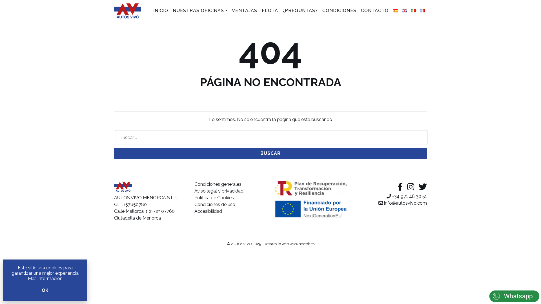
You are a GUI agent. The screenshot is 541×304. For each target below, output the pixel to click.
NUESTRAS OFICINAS (198, 10)
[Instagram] (410, 187)
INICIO (160, 10)
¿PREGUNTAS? (300, 10)
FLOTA (270, 10)
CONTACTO (375, 10)
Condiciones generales (217, 184)
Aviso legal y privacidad (218, 191)
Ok (45, 290)
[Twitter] (423, 187)
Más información (45, 278)
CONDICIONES (339, 10)
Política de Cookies (214, 197)
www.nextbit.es (302, 244)
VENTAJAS (244, 10)
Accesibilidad (208, 211)
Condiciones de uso (214, 204)
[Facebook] (400, 187)
